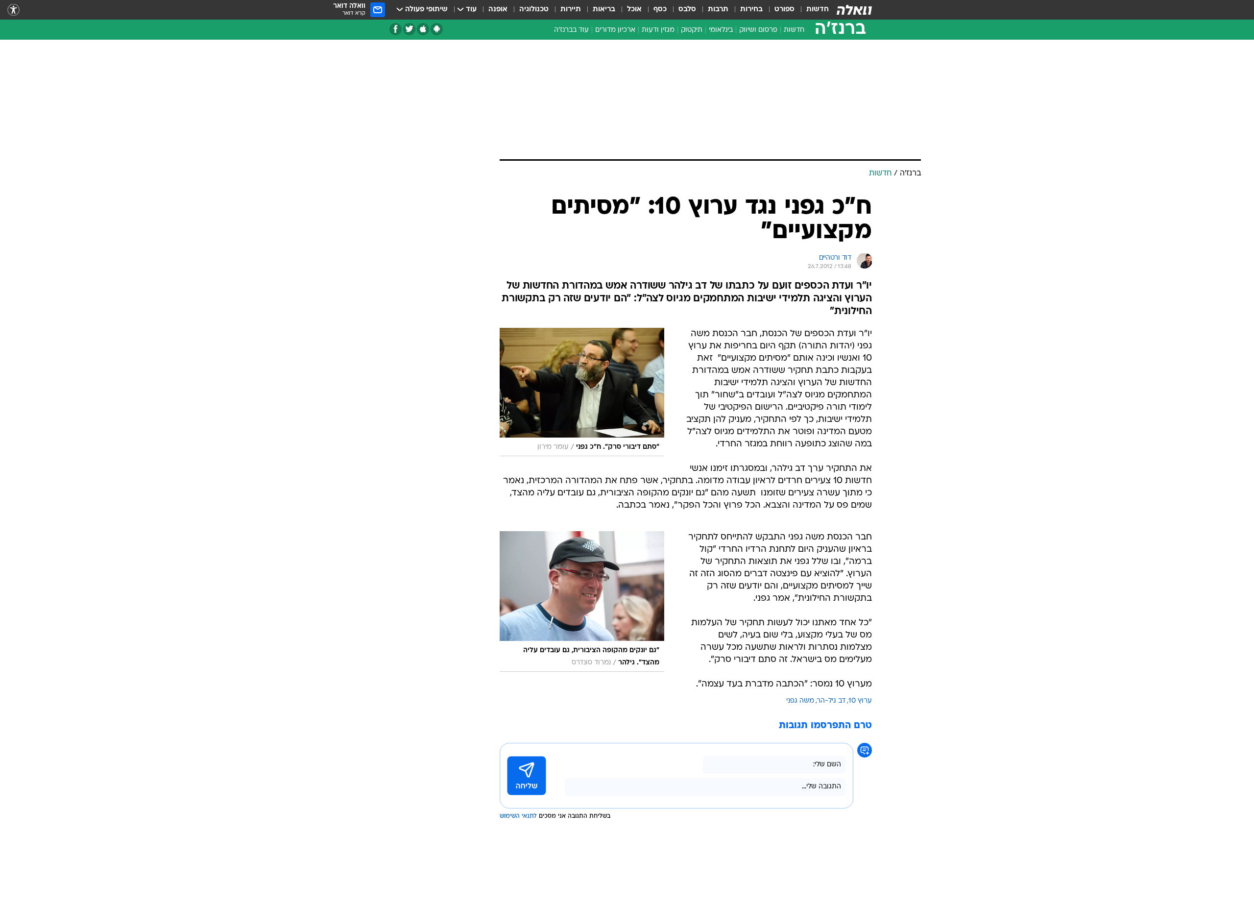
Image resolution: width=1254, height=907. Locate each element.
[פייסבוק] (395, 29)
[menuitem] (812, 9)
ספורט (784, 9)
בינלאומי (721, 30)
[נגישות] (13, 10)
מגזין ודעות (658, 30)
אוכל (634, 9)
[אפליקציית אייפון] (423, 29)
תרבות (718, 9)
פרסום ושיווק (758, 30)
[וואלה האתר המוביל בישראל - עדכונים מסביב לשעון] (854, 10)
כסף (660, 9)
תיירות (570, 9)
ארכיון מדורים (615, 30)
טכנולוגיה (534, 9)
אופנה (497, 9)
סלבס (687, 9)
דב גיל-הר (831, 701)
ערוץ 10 (860, 701)
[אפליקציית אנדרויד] (437, 29)
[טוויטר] (409, 29)
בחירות (751, 9)
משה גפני (800, 701)
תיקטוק (691, 30)
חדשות (817, 9)
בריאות (604, 9)
